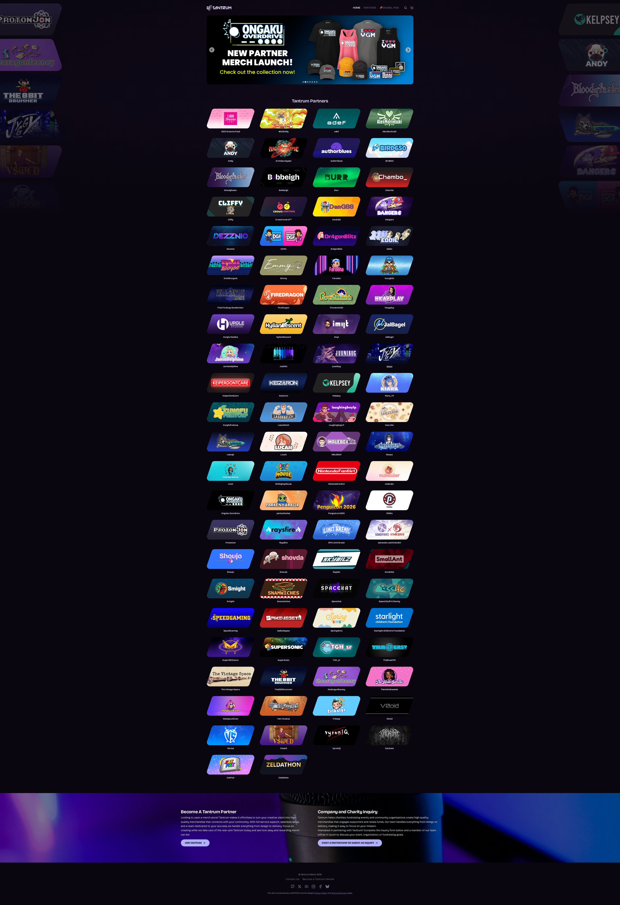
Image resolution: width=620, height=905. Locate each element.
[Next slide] (408, 49)
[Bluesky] (327, 886)
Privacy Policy (320, 893)
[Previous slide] (211, 49)
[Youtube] (306, 886)
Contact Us (292, 879)
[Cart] (411, 7)
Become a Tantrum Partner (318, 879)
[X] (299, 886)
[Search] (405, 7)
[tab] (303, 82)
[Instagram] (313, 886)
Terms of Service (339, 893)
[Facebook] (320, 886)
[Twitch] (292, 886)
